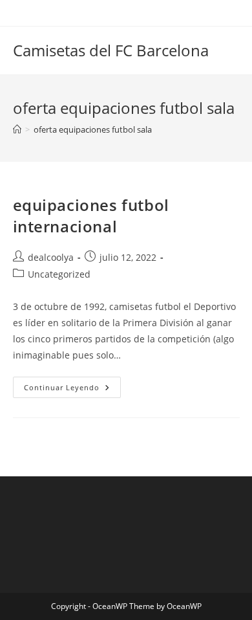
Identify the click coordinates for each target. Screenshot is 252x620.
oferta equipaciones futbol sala (93, 129)
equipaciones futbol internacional (91, 216)
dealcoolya (51, 257)
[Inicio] (17, 129)
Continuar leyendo (72, 389)
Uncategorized (59, 274)
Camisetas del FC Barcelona (111, 50)
